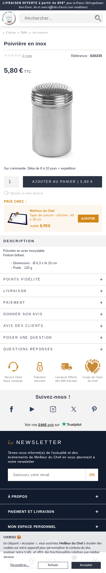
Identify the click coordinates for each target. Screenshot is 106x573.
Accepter (86, 565)
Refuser (53, 565)
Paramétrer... (19, 565)
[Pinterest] (94, 409)
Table (24, 32)
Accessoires (40, 32)
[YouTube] (32, 409)
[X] (73, 409)
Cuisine (11, 32)
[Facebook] (11, 409)
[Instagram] (53, 409)
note (27, 56)
